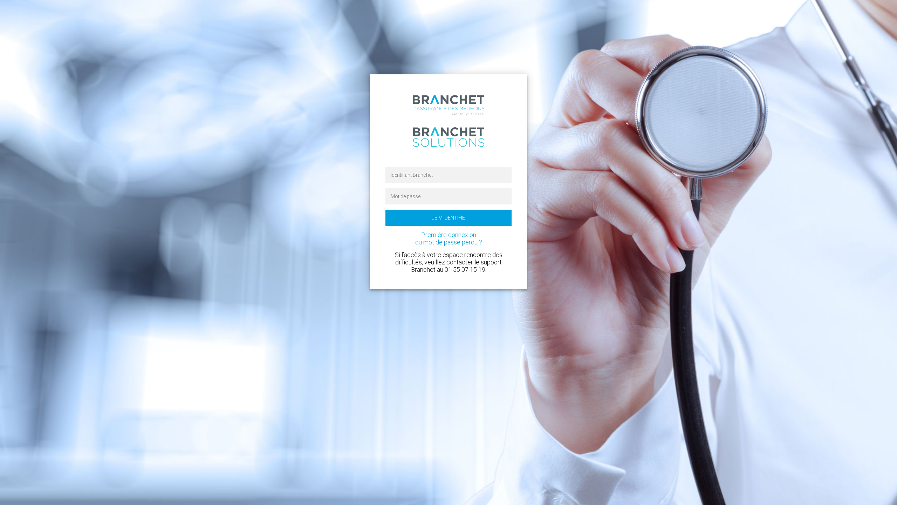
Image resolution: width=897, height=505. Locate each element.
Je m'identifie (448, 218)
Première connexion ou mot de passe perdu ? (448, 238)
